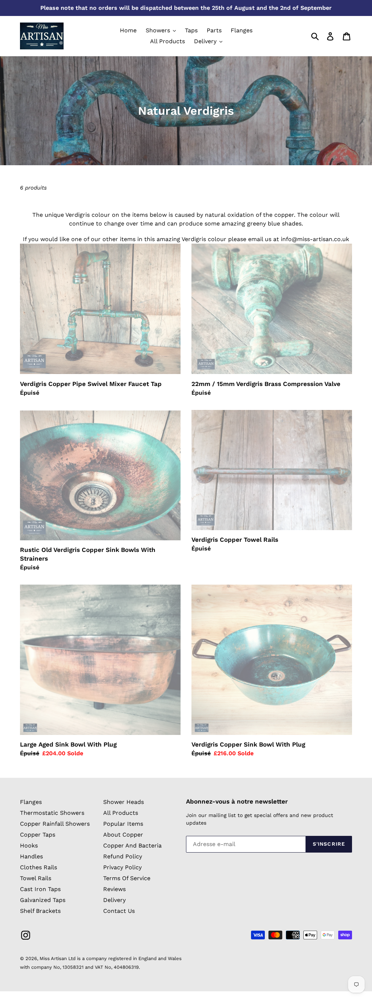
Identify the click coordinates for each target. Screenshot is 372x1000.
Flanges (31, 801)
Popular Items (123, 823)
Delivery (114, 900)
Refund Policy (122, 856)
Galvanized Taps (42, 900)
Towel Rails (35, 878)
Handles (31, 856)
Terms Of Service (126, 878)
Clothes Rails (38, 867)
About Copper (123, 834)
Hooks (29, 845)
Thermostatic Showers (52, 812)
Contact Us (119, 910)
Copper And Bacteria (132, 845)
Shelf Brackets (40, 910)
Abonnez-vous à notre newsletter (237, 801)
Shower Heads (123, 801)
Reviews (114, 889)
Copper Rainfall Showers (55, 823)
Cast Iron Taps (40, 889)
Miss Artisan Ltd (58, 958)
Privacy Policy (122, 867)
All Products (120, 812)
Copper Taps (37, 834)
